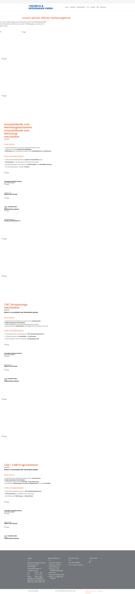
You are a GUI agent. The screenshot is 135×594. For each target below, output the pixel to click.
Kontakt (93, 7)
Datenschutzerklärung (33, 591)
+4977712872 (103, 1)
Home (66, 7)
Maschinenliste (81, 7)
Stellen (88, 7)
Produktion (73, 7)
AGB (97, 7)
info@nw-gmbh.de (92, 1)
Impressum (103, 7)
